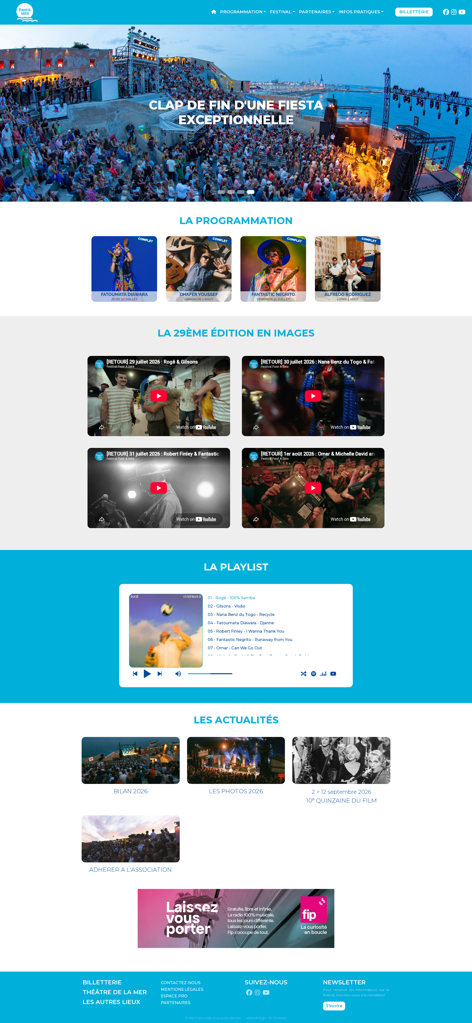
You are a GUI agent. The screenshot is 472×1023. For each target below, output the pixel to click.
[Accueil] (213, 12)
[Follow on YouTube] (462, 12)
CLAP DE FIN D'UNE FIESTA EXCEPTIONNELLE (236, 112)
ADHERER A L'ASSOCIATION (130, 869)
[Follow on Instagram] (454, 12)
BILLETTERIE (102, 982)
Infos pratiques (359, 11)
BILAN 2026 (131, 791)
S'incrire (334, 1006)
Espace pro (174, 996)
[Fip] (236, 918)
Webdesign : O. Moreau (266, 1018)
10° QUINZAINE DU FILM (341, 800)
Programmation (241, 11)
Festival (280, 11)
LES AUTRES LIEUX (111, 1002)
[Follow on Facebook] (445, 12)
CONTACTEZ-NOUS (180, 982)
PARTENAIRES (175, 1002)
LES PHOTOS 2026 (236, 791)
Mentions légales (182, 989)
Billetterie (414, 11)
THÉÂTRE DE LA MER (115, 992)
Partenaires (315, 11)
